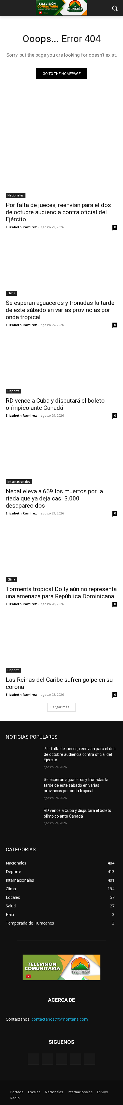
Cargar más (59, 707)
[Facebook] (47, 1059)
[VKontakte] (89, 1059)
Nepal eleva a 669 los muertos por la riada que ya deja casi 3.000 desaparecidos (54, 498)
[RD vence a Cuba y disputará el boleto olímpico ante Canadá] (61, 365)
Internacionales (18, 482)
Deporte (13, 391)
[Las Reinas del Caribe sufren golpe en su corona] (61, 645)
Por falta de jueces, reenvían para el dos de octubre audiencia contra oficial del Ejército (58, 212)
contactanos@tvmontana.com (59, 1019)
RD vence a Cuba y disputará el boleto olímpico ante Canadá (55, 404)
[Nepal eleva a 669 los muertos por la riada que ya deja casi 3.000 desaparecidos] (61, 456)
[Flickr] (61, 1059)
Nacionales (15, 195)
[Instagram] (75, 1059)
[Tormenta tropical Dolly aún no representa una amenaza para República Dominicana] (61, 554)
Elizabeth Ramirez (21, 227)
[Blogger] (33, 1059)
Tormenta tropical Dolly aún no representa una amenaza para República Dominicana (61, 593)
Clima (11, 293)
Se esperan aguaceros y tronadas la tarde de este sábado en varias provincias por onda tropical (60, 310)
